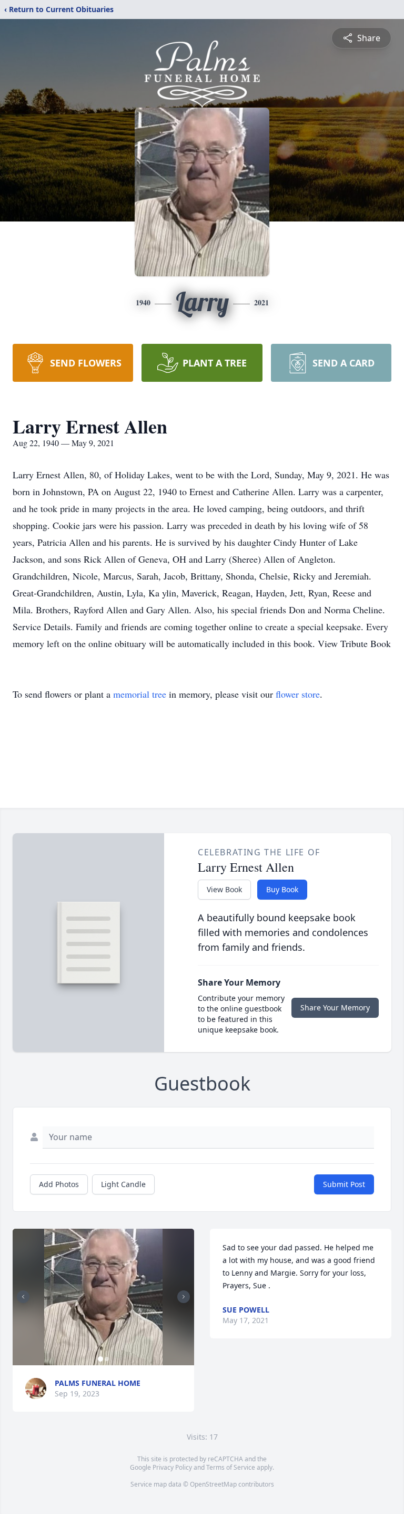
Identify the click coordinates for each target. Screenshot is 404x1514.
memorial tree (139, 694)
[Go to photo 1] (100, 1359)
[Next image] (183, 1296)
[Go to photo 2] (107, 1359)
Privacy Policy (172, 1467)
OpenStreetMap (213, 1484)
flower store (298, 694)
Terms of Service (230, 1467)
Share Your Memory (335, 1007)
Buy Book (282, 889)
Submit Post (344, 1184)
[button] (103, 1297)
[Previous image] (23, 1296)
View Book (224, 889)
